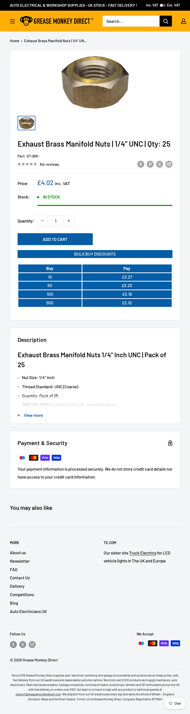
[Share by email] (169, 164)
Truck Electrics (142, 552)
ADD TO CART (55, 239)
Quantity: (26, 220)
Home (14, 40)
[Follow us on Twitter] (22, 644)
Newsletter (20, 560)
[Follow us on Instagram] (32, 644)
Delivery (17, 586)
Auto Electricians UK (28, 611)
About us (18, 552)
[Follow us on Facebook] (13, 644)
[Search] (166, 21)
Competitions (22, 594)
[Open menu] (12, 21)
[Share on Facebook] (140, 164)
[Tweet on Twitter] (159, 164)
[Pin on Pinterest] (150, 164)
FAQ (13, 569)
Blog (14, 602)
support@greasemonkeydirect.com (38, 694)
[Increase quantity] (69, 221)
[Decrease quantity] (42, 221)
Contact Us (20, 577)
